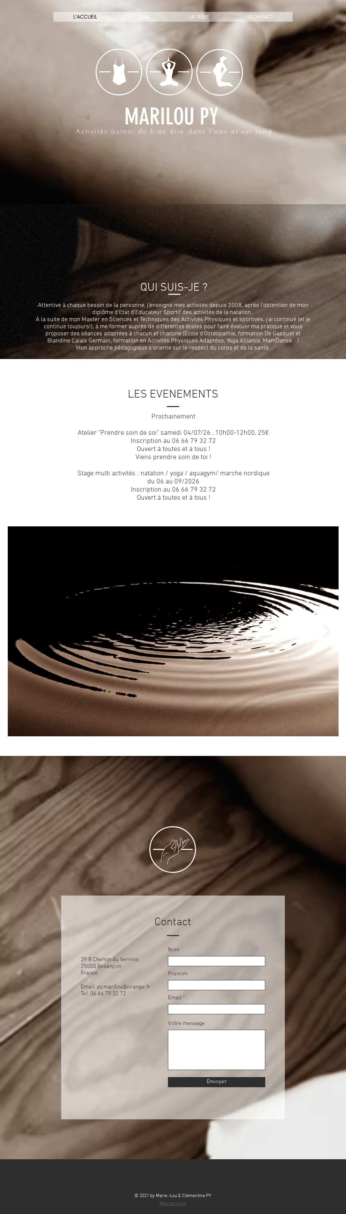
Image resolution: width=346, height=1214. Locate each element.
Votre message (186, 1024)
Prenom (178, 974)
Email (174, 998)
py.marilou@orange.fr (123, 987)
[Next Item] (327, 631)
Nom (173, 950)
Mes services (172, 1204)
